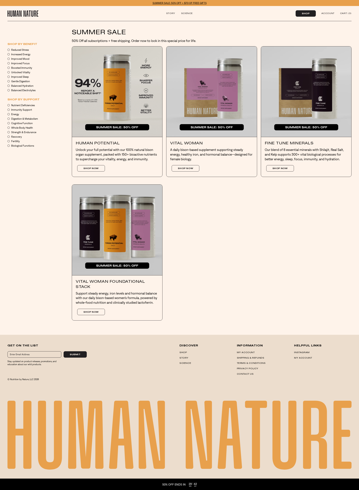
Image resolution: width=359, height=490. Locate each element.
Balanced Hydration (22, 85)
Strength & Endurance (23, 132)
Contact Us (245, 374)
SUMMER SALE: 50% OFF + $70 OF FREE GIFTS (180, 2)
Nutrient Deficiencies (23, 105)
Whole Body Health (22, 127)
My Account (303, 358)
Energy (15, 114)
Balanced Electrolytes (23, 90)
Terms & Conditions (251, 363)
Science (187, 13)
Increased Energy (20, 54)
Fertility (15, 141)
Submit (75, 355)
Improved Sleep (20, 76)
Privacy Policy (247, 369)
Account (328, 13)
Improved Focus (20, 63)
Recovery (16, 136)
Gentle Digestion (20, 81)
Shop (305, 14)
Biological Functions (22, 145)
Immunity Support (21, 109)
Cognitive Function (22, 123)
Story (170, 13)
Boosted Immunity (21, 67)
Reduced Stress (20, 49)
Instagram (301, 353)
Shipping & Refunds (250, 358)
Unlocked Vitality (20, 72)
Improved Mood (20, 58)
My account (246, 353)
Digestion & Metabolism (24, 118)
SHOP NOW (91, 168)
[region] (179, 484)
